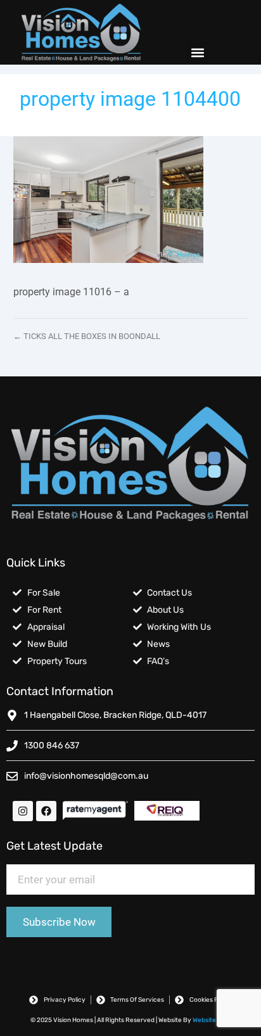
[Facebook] (46, 811)
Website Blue (212, 1020)
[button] (197, 52)
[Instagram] (23, 811)
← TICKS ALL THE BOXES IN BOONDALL (86, 336)
